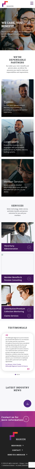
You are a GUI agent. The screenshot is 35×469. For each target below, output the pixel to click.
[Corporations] (17, 138)
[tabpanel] (17, 29)
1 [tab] (17, 48)
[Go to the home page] (7, 4)
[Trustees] (17, 98)
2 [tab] (17, 374)
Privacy (22, 463)
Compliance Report (8, 465)
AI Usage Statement (22, 465)
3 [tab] (18, 374)
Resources (16, 446)
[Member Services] (17, 178)
